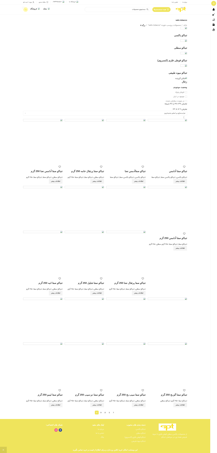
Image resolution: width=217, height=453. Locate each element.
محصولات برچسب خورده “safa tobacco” (164, 25)
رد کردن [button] (3, 450)
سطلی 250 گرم (155, 244)
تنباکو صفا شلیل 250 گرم (91, 283)
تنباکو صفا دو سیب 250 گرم (89, 394)
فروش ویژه (179, 92)
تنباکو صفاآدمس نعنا (135, 171)
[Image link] (167, 427)
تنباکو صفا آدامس (178, 171)
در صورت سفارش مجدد (175, 101)
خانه (185, 25)
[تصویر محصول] (126, 253)
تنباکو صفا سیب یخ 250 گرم (131, 394)
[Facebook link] (60, 430)
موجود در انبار (178, 96)
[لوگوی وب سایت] (181, 9)
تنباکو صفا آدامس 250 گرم (173, 238)
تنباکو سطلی (99, 177)
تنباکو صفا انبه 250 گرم (51, 283)
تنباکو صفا (155, 177)
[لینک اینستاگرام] (56, 430)
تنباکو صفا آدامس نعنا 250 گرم (47, 171)
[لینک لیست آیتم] (126, 429)
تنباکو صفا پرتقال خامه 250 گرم (87, 171)
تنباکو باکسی (181, 177)
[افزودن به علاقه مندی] (184, 167)
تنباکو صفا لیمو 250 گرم (50, 394)
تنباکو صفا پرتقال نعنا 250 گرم (130, 283)
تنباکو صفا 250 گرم (75, 177)
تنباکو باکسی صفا (168, 177)
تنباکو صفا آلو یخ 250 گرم (174, 394)
